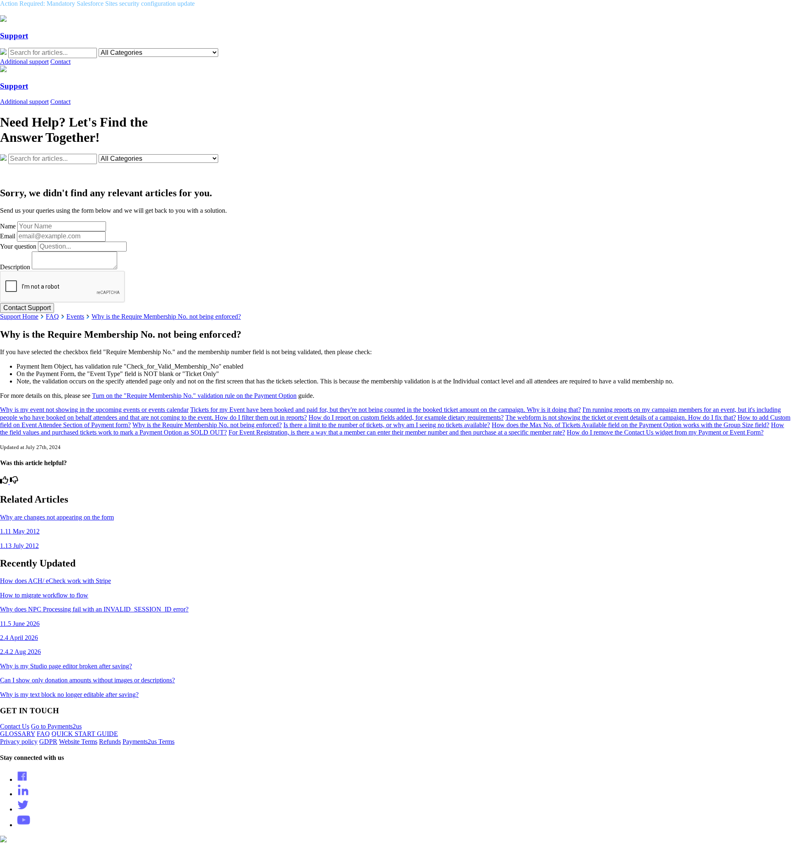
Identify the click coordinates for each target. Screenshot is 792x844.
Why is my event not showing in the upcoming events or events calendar (94, 409)
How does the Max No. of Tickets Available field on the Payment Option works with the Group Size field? (630, 424)
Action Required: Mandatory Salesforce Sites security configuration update (97, 3)
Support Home (19, 316)
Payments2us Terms (148, 741)
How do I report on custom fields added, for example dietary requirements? (406, 417)
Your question (18, 246)
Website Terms (78, 741)
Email (7, 236)
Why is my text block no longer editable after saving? (69, 694)
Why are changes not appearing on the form (57, 517)
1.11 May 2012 (20, 531)
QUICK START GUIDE (85, 733)
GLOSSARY (17, 733)
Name (8, 226)
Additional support (24, 61)
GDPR (48, 741)
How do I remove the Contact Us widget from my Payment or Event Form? (665, 432)
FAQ (52, 316)
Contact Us (14, 726)
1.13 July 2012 (19, 545)
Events (75, 316)
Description (15, 266)
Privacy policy (19, 741)
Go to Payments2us (56, 726)
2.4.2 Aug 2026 (20, 651)
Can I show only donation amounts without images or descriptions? (87, 680)
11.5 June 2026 (20, 623)
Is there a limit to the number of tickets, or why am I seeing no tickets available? (386, 424)
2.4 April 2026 (19, 637)
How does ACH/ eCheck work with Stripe (55, 580)
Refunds (110, 741)
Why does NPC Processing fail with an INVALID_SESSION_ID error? (94, 609)
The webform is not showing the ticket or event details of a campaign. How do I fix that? (620, 417)
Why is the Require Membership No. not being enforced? (166, 316)
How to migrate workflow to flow (44, 595)
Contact (60, 61)
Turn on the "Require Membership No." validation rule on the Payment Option (194, 395)
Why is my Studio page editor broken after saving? (66, 666)
